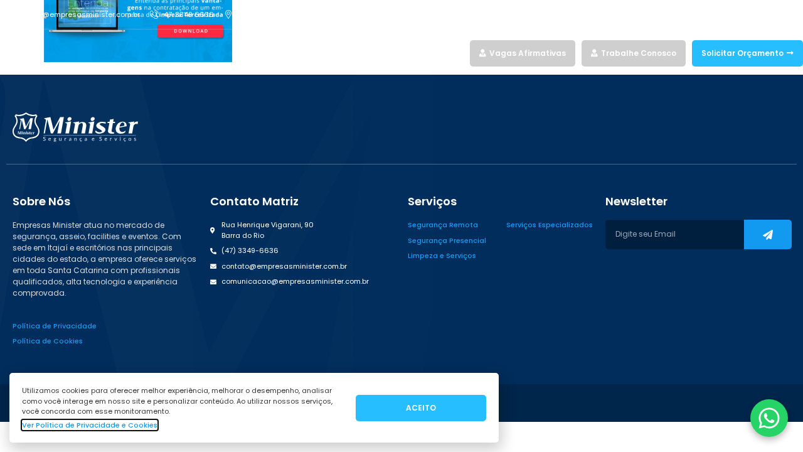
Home (310, 53)
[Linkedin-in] (776, 14)
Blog (455, 53)
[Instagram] (754, 14)
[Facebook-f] (732, 14)
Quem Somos (410, 53)
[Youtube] (798, 14)
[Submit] (768, 234)
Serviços (347, 53)
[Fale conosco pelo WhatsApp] (769, 418)
